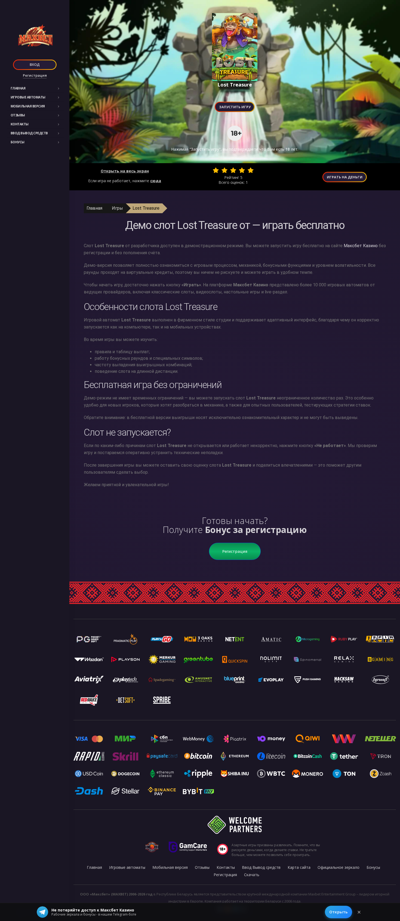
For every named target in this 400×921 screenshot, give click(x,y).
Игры (117, 208)
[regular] (233, 170)
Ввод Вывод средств (29, 133)
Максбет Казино (361, 245)
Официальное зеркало (338, 867)
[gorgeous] (251, 170)
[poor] (224, 170)
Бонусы (17, 142)
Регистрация (35, 75)
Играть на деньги (344, 177)
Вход (35, 64)
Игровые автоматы (28, 97)
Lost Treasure (146, 208)
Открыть (338, 911)
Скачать (251, 874)
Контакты (20, 124)
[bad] (216, 170)
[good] (242, 170)
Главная (18, 88)
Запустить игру (235, 106)
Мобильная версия (28, 106)
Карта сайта (299, 867)
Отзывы (18, 115)
